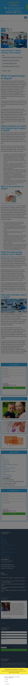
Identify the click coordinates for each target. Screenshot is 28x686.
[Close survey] (26, 670)
